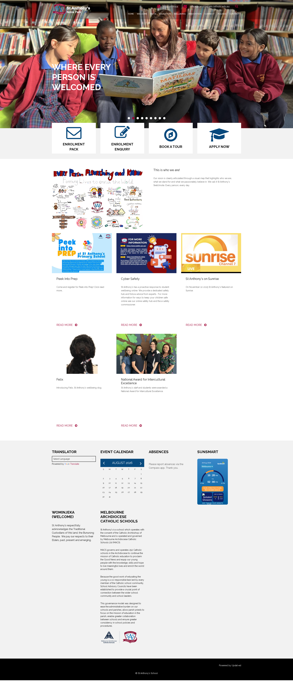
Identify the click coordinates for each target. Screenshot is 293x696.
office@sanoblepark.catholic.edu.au (210, 6)
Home (131, 14)
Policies (222, 14)
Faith (153, 14)
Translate (74, 464)
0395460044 (170, 6)
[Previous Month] (104, 463)
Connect (209, 14)
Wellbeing (180, 14)
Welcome (142, 14)
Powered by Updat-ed (230, 665)
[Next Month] (141, 463)
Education (165, 14)
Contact (234, 14)
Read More (64, 324)
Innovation (195, 14)
